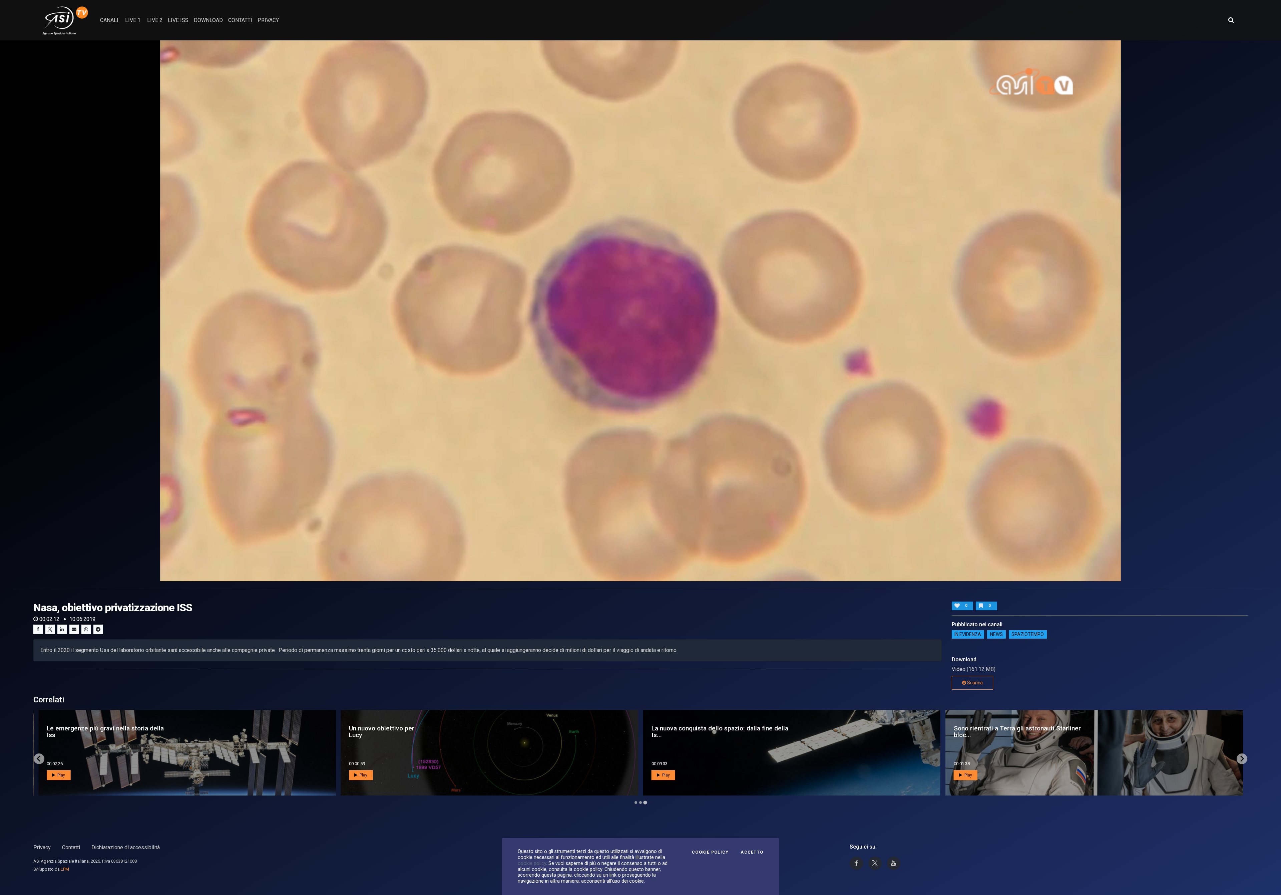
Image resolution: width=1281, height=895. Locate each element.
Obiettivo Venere (362, 731)
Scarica (974, 682)
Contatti (71, 847)
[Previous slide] (39, 758)
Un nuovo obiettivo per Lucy (986, 731)
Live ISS (178, 20)
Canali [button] (109, 20)
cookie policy (532, 863)
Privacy (42, 847)
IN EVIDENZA (967, 634)
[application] (640, 310)
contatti (240, 20)
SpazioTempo (1027, 634)
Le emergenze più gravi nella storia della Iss (710, 731)
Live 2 (154, 20)
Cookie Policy (710, 852)
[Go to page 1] (635, 802)
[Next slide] (1242, 758)
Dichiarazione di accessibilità (125, 847)
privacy (268, 20)
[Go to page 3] (645, 802)
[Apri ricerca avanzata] (1231, 20)
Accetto (752, 852)
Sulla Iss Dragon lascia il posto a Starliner (93, 731)
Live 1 (132, 20)
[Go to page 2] (640, 802)
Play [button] (60, 775)
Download (208, 20)
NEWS (996, 634)
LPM (65, 869)
